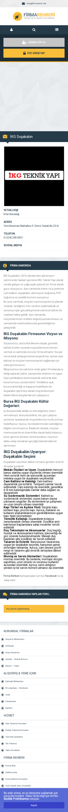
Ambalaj (9, 646)
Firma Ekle (10, 766)
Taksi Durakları (12, 750)
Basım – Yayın (12, 666)
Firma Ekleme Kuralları (16, 779)
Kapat (34, 805)
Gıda (7, 695)
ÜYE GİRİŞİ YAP (36, 53)
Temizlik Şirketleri (14, 737)
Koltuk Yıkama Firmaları (17, 730)
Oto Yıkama (11, 743)
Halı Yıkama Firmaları (15, 723)
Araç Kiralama (12, 652)
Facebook (51, 575)
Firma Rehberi (12, 575)
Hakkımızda (11, 772)
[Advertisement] (34, 95)
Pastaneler (10, 701)
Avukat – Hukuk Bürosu (16, 659)
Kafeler (9, 708)
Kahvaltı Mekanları (14, 681)
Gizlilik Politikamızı (16, 798)
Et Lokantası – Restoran (16, 688)
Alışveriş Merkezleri (14, 639)
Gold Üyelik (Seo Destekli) (18, 786)
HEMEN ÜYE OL (37, 42)
